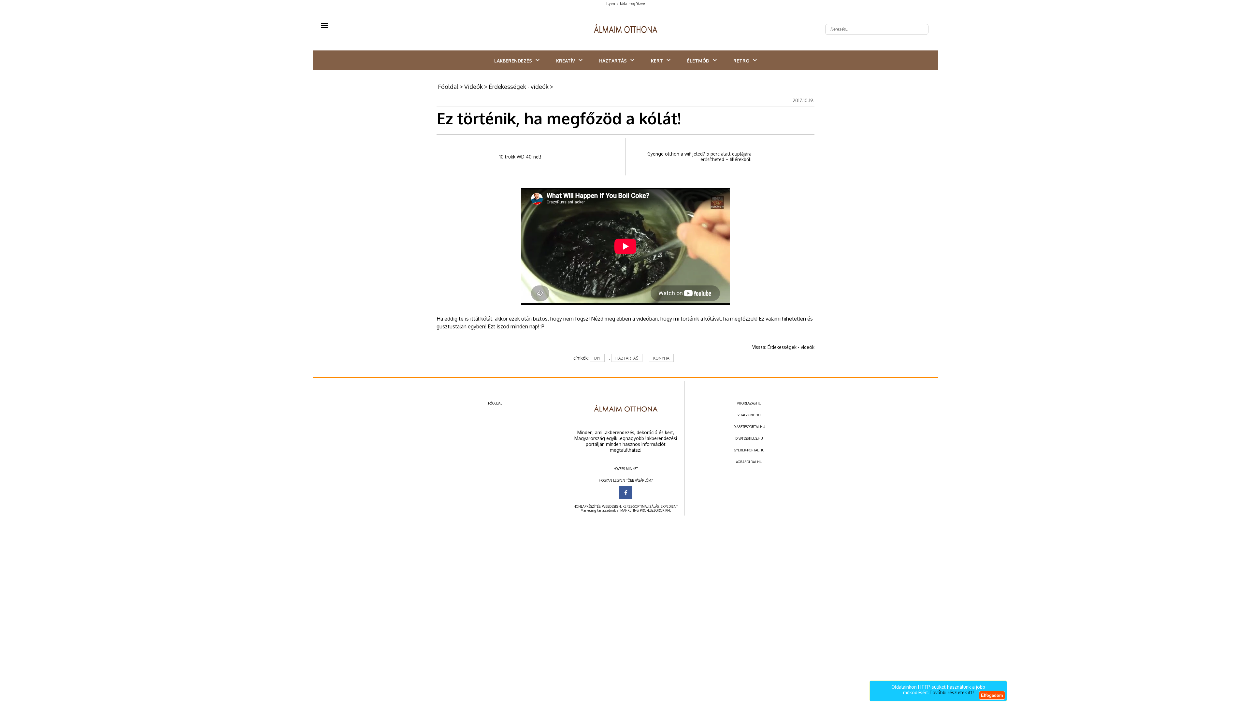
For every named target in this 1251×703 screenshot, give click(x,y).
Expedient (669, 506)
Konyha (661, 358)
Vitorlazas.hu (749, 403)
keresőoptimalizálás (641, 506)
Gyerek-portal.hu (749, 450)
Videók (473, 86)
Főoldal (448, 86)
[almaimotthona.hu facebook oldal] (625, 492)
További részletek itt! (951, 692)
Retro (741, 60)
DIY (597, 358)
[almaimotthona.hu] (625, 29)
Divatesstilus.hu (749, 438)
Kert (657, 60)
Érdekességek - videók (519, 86)
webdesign (611, 506)
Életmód (698, 60)
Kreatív (565, 60)
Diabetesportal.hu (749, 427)
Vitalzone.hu (749, 415)
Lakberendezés (513, 60)
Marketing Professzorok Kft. (645, 510)
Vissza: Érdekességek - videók (783, 347)
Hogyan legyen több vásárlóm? (626, 480)
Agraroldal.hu (749, 462)
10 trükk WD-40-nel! (520, 156)
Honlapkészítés (586, 506)
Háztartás (613, 60)
